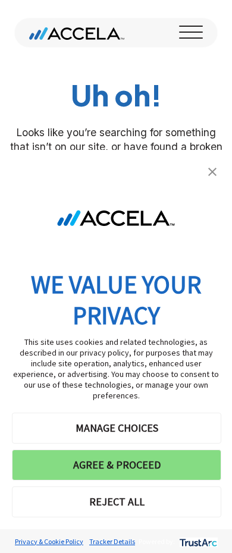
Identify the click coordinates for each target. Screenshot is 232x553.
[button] (212, 171)
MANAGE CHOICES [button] (117, 428)
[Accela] (76, 33)
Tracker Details (112, 541)
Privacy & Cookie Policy (49, 541)
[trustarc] (197, 541)
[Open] (191, 33)
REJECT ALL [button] (117, 501)
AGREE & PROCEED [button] (117, 465)
